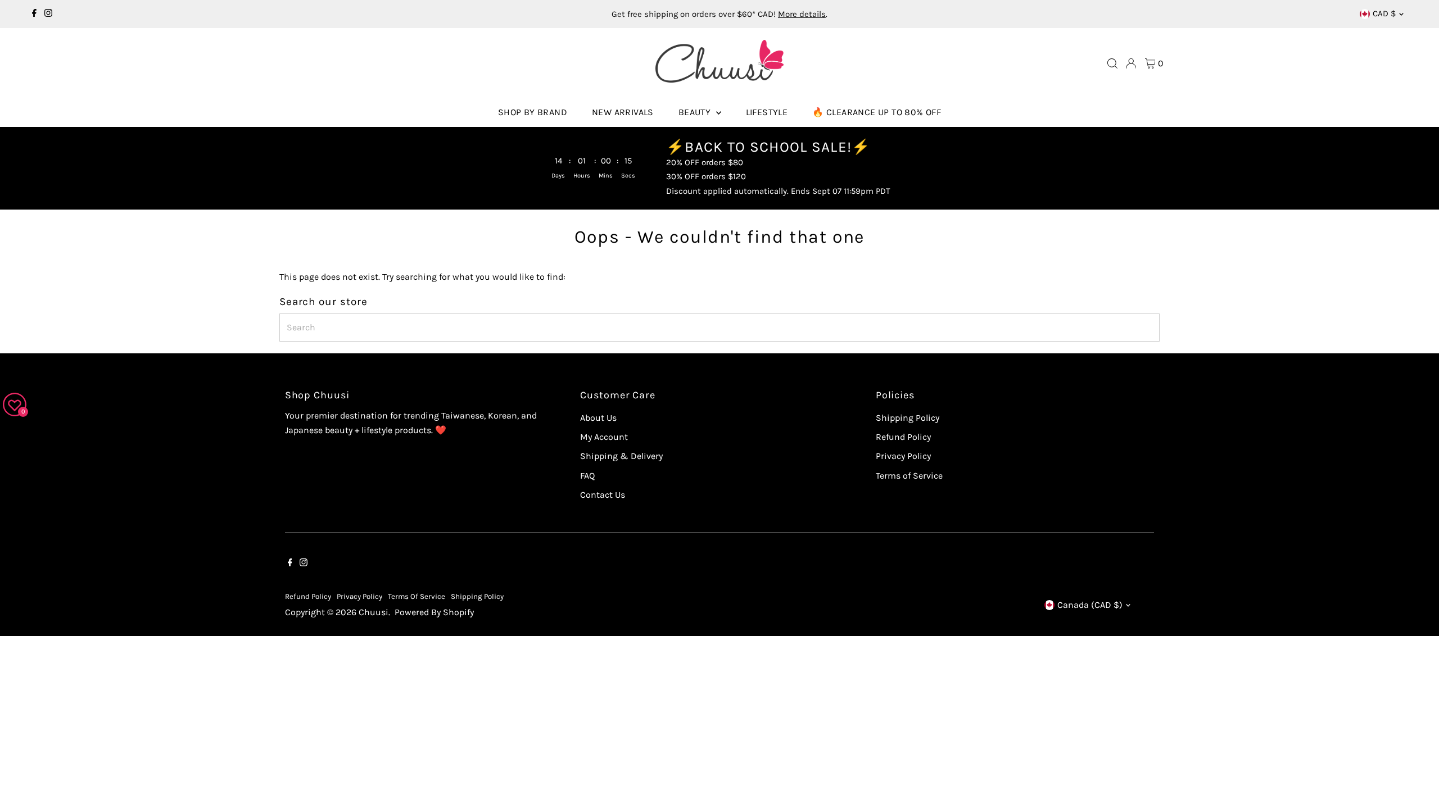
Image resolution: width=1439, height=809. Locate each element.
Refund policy (308, 596)
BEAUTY (695, 112)
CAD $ (1384, 13)
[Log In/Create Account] (1131, 63)
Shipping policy (477, 596)
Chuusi (373, 612)
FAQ (587, 475)
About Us (598, 417)
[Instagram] (48, 14)
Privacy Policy (903, 456)
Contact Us (602, 494)
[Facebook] (34, 14)
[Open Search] (1112, 63)
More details (802, 14)
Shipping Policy (907, 417)
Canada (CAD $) (1090, 604)
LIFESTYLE (767, 112)
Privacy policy (359, 596)
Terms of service (416, 596)
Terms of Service (909, 475)
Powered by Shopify (434, 612)
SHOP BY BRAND (532, 112)
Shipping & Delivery (621, 456)
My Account (604, 436)
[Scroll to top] (1416, 778)
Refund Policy (903, 436)
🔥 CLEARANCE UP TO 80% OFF (876, 112)
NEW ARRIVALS (623, 112)
